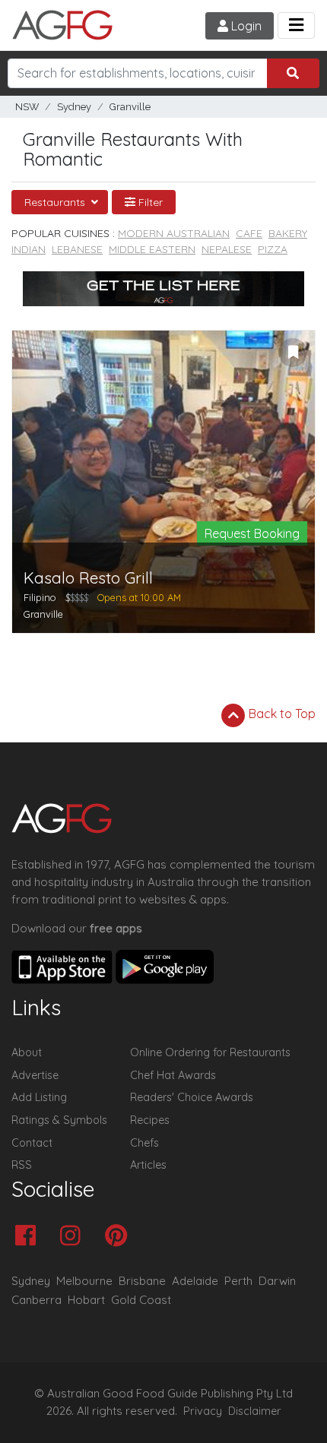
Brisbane (142, 1281)
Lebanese (77, 249)
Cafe (249, 233)
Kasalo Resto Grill (88, 578)
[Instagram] (74, 1236)
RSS (21, 1165)
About (26, 1052)
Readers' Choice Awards (191, 1097)
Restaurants (56, 202)
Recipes (150, 1120)
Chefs (144, 1143)
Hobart (86, 1300)
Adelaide (195, 1281)
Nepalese (227, 249)
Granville (130, 106)
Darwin (277, 1281)
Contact (31, 1143)
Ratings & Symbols (59, 1120)
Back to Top (281, 713)
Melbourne (84, 1281)
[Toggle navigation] (296, 25)
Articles (148, 1165)
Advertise (35, 1075)
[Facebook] (29, 1236)
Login (245, 25)
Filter (149, 202)
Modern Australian (174, 233)
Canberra (36, 1300)
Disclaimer (254, 1411)
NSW (27, 106)
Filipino (40, 597)
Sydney (74, 106)
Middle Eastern (152, 249)
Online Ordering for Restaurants (210, 1052)
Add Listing (39, 1097)
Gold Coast (141, 1300)
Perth (238, 1281)
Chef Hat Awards (173, 1075)
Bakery (287, 233)
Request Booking (252, 533)
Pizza (272, 249)
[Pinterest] (119, 1236)
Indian (28, 249)
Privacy (202, 1411)
